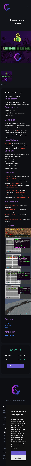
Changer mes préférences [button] (19, 457)
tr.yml (6, 327)
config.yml (8, 323)
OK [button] (19, 453)
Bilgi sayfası (9, 335)
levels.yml (8, 325)
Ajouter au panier (15, 366)
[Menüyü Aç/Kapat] (27, 7)
